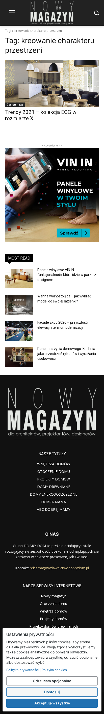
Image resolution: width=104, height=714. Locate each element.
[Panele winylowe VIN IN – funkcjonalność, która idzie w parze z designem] (19, 278)
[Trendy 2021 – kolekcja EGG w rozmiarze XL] (52, 83)
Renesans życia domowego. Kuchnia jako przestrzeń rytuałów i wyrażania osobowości (66, 354)
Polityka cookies (54, 670)
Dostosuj (52, 692)
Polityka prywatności (22, 670)
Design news (15, 104)
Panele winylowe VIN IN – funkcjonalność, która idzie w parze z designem (66, 275)
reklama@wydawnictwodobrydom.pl (59, 568)
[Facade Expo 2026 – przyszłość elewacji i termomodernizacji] (19, 331)
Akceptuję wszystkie (52, 703)
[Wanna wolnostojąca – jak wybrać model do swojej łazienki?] (19, 305)
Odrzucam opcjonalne (52, 681)
